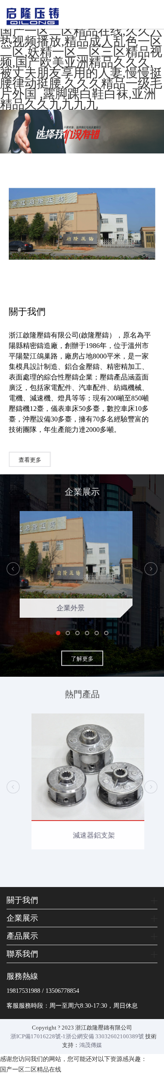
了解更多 (82, 656)
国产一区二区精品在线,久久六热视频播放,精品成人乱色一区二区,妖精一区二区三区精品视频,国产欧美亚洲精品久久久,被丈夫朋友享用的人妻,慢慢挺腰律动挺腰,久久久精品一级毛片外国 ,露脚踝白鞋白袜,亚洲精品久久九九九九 (81, 67)
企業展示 (22, 918)
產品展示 (22, 936)
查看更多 (29, 458)
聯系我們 (22, 954)
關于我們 (22, 900)
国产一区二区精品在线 (30, 1069)
